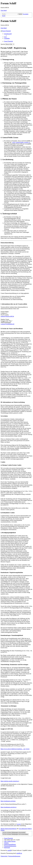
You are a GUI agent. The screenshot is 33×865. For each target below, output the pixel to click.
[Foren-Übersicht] (6, 31)
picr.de (19, 824)
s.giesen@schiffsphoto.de (7, 324)
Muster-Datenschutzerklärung (8, 828)
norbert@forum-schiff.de (7, 316)
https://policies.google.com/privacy (10, 781)
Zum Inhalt (4, 10)
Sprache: (3, 44)
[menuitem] (5, 37)
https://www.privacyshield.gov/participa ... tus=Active (15, 749)
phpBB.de (19, 853)
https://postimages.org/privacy (9, 807)
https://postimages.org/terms (8, 801)
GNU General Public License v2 (21, 142)
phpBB (9, 850)
